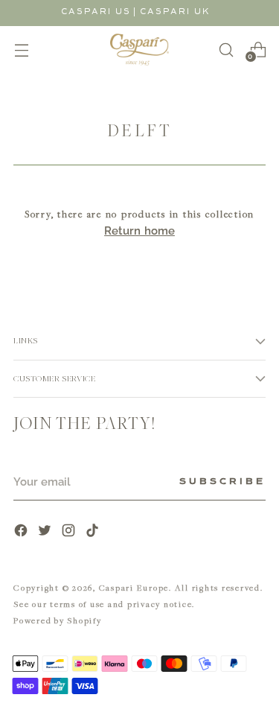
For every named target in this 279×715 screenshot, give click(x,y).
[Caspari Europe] (140, 49)
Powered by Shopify (57, 620)
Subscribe (222, 481)
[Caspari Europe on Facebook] (22, 532)
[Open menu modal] (21, 49)
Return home (139, 231)
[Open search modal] (226, 49)
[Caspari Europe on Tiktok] (94, 532)
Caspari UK (175, 11)
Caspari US (96, 11)
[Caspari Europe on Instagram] (70, 532)
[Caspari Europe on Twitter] (46, 532)
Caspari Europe (134, 587)
